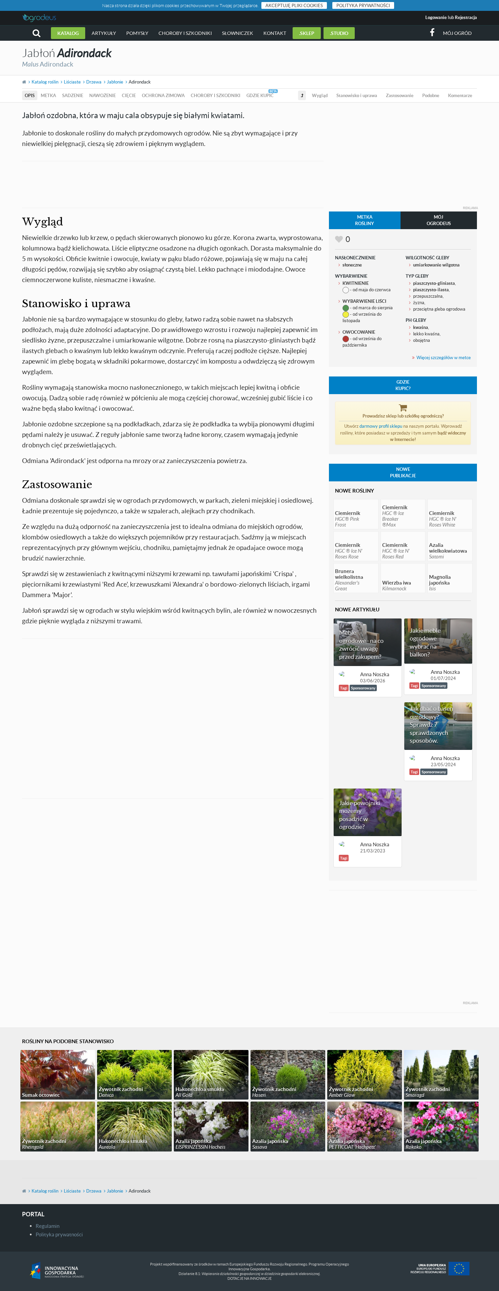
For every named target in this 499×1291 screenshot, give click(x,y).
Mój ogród (457, 33)
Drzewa (93, 82)
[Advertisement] (172, 183)
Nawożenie (102, 95)
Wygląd (320, 95)
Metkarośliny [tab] (364, 220)
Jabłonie (115, 82)
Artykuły (104, 33)
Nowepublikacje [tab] (403, 472)
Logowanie (436, 17)
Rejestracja (466, 17)
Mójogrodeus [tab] (439, 220)
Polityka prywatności (363, 5)
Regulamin (47, 1226)
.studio (339, 33)
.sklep (306, 33)
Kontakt (274, 33)
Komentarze (460, 95)
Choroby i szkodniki (185, 33)
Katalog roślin (45, 82)
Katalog (68, 33)
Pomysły (137, 33)
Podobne (430, 95)
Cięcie (129, 95)
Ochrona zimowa (163, 95)
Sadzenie (72, 95)
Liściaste (72, 82)
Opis (30, 95)
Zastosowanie (399, 95)
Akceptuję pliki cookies (294, 5)
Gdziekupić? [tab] (402, 385)
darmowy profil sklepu (380, 426)
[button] (36, 33)
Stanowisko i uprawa (356, 95)
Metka (48, 95)
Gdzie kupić (260, 95)
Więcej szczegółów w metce (444, 357)
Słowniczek (237, 33)
